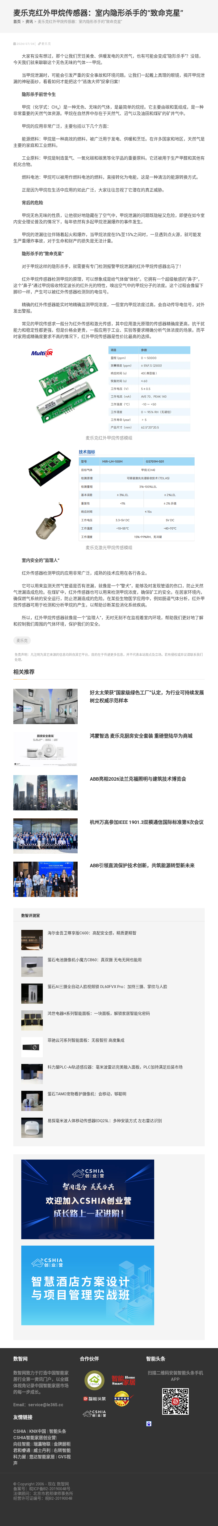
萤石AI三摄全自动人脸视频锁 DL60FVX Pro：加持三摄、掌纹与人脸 (107, 986)
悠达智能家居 (42, 1456)
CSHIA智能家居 (28, 1437)
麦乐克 (22, 640)
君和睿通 (21, 1450)
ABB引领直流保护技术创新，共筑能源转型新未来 (142, 865)
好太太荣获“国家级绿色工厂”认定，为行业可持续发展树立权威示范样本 (147, 696)
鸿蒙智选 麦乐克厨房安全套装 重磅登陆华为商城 (141, 736)
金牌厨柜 (62, 1444)
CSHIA (19, 1431)
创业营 (49, 1437)
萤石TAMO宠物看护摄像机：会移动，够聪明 (87, 1094)
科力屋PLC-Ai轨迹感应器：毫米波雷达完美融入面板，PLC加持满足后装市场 (115, 1067)
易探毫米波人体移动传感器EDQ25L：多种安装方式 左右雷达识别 (105, 1120)
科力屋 (19, 1456)
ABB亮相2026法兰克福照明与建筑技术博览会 (138, 779)
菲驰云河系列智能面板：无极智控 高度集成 (86, 1040)
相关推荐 (24, 672)
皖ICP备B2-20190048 (47, 1488)
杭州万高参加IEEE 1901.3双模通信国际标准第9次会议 (147, 822)
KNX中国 (37, 1431)
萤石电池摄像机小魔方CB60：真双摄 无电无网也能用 (95, 960)
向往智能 (21, 1444)
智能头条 (57, 1431)
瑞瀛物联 (42, 1444)
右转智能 (62, 1450)
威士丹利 (42, 1450)
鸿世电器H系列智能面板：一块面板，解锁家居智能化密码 (99, 1013)
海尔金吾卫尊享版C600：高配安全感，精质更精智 (92, 933)
